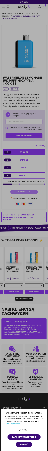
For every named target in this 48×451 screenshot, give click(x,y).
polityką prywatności (12, 424)
